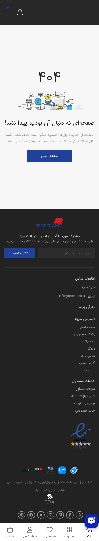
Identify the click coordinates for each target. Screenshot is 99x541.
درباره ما (89, 370)
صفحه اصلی (49, 156)
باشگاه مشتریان (84, 334)
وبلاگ (91, 348)
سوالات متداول (85, 389)
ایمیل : (90, 296)
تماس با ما (88, 355)
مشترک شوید (21, 253)
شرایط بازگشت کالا (82, 396)
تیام (36, 490)
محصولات (88, 341)
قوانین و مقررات (84, 403)
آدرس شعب (87, 363)
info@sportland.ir (72, 296)
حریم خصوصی (85, 410)
